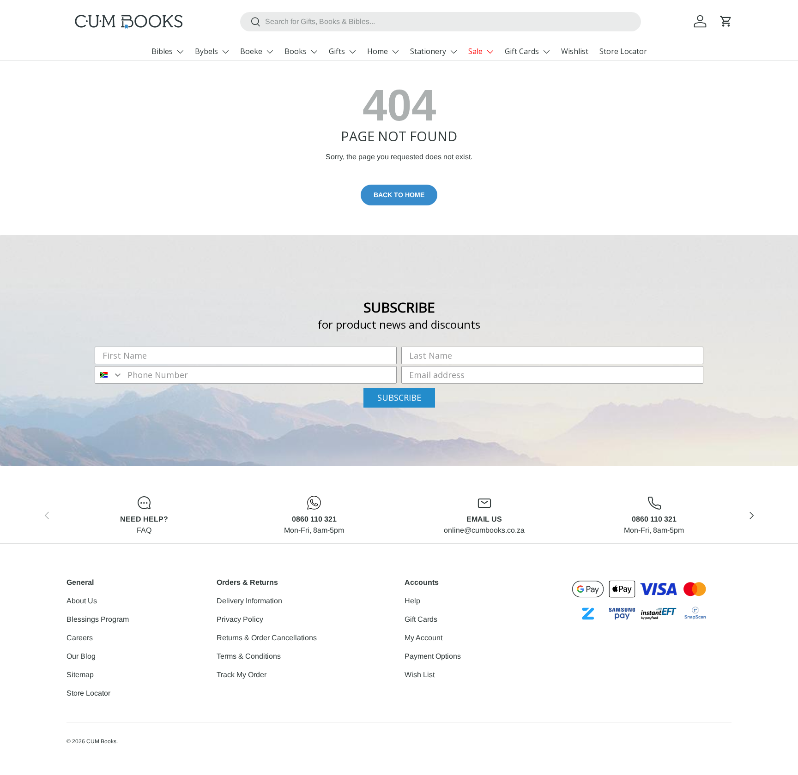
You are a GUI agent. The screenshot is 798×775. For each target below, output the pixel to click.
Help (412, 601)
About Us (81, 601)
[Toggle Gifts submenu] (352, 51)
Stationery (428, 51)
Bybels (206, 51)
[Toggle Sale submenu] (490, 51)
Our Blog (81, 656)
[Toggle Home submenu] (395, 51)
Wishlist (574, 51)
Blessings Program (97, 619)
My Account (423, 638)
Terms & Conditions (249, 656)
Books (295, 51)
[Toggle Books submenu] (314, 51)
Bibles (162, 51)
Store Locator (623, 51)
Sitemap (80, 675)
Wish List (420, 675)
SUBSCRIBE (399, 397)
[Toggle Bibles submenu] (180, 51)
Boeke (251, 51)
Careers (79, 638)
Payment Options (433, 656)
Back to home (399, 194)
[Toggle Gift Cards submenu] (546, 51)
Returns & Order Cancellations (267, 638)
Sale (475, 51)
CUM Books (101, 741)
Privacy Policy (240, 619)
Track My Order (241, 675)
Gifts (337, 51)
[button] (726, 21)
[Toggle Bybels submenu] (225, 51)
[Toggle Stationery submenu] (453, 51)
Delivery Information (249, 601)
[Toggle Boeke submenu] (269, 51)
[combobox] (440, 21)
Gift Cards (522, 51)
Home (377, 51)
